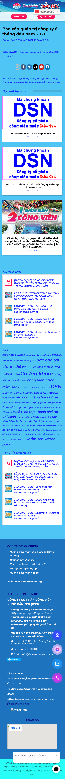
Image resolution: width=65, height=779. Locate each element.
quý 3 (42, 407)
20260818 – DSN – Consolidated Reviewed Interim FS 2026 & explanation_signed (33, 309)
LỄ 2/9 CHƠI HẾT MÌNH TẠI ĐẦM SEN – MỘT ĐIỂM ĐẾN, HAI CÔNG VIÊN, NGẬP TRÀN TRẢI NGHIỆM (36, 296)
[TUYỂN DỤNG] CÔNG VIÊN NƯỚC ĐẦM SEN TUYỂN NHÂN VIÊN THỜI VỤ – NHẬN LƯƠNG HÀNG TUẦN (36, 283)
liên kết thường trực (48, 82)
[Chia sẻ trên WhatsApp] (17, 67)
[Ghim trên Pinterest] (41, 67)
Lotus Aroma (15, 403)
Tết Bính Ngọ (39, 417)
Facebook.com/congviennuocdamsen (31, 678)
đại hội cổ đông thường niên (31, 430)
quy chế (35, 407)
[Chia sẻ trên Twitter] (29, 67)
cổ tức (22, 387)
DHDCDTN (45, 388)
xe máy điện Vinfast (35, 421)
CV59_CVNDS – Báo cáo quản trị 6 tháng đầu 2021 (31, 52)
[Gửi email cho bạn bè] (35, 67)
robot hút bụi (51, 407)
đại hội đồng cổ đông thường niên (25, 434)
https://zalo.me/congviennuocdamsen (31, 699)
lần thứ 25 (27, 403)
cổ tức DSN (32, 387)
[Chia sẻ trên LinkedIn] (47, 67)
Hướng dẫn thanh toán (24, 572)
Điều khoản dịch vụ (22, 559)
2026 (5, 355)
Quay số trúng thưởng (16, 407)
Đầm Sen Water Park (46, 425)
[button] (6, 6)
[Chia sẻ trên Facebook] (23, 67)
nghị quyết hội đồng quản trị (46, 402)
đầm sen (46, 434)
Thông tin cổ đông (47, 78)
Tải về (9, 56)
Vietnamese (46, 11)
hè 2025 (42, 393)
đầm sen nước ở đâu (18, 439)
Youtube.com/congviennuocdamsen (30, 688)
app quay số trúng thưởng (39, 355)
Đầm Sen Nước (28, 426)
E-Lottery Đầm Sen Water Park (20, 392)
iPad (50, 392)
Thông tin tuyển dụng (23, 568)
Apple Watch (17, 354)
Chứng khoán (37, 373)
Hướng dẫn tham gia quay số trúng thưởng (32, 553)
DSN (47, 40)
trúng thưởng (24, 417)
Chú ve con (23, 367)
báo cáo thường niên (26, 361)
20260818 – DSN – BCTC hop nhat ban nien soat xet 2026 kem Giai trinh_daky (34, 322)
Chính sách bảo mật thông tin (28, 564)
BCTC (55, 355)
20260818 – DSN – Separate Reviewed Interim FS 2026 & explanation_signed (37, 335)
